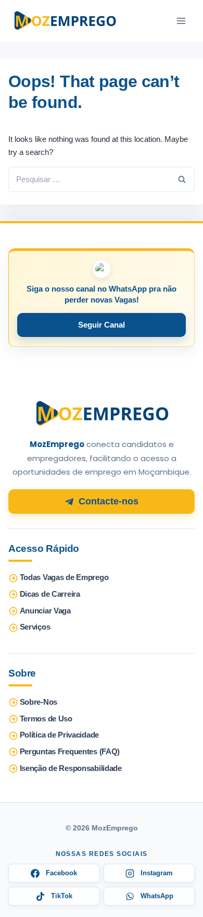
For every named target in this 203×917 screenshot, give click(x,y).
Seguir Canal (101, 324)
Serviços (35, 627)
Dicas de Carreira (50, 594)
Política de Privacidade (59, 735)
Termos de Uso (46, 719)
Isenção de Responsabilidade (71, 768)
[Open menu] (181, 21)
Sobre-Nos (38, 702)
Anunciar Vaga (45, 611)
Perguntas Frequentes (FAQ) (70, 751)
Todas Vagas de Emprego (64, 577)
